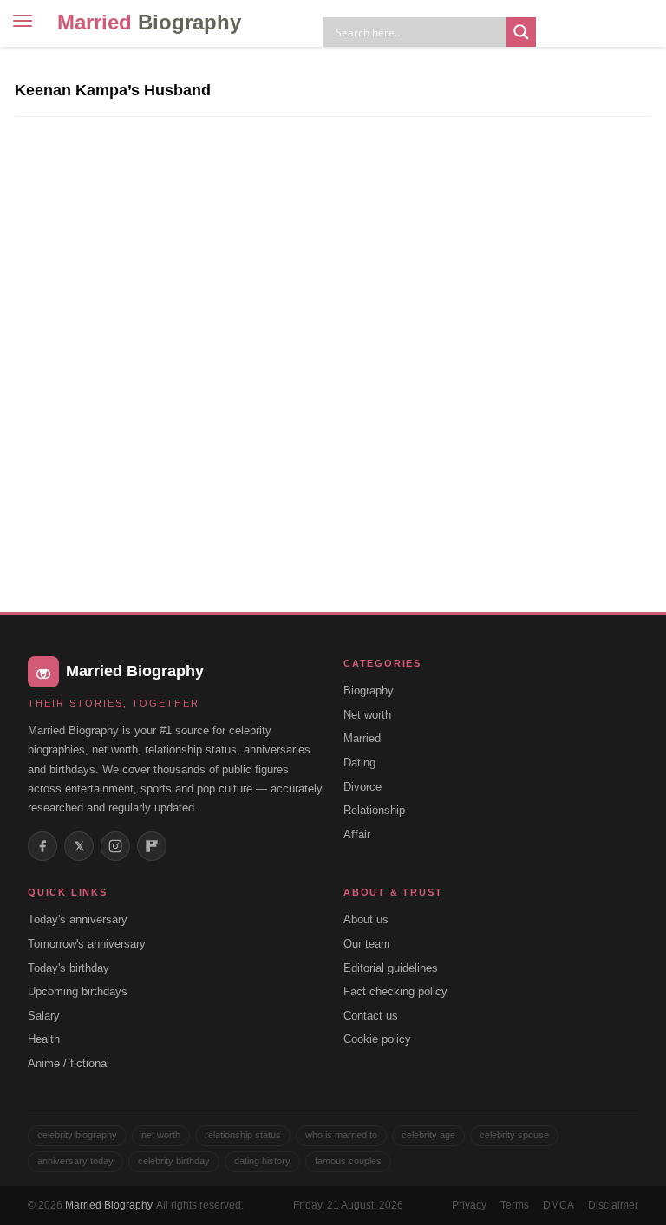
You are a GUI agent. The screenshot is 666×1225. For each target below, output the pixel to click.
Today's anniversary (77, 919)
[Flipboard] (151, 846)
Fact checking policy (395, 991)
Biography (368, 690)
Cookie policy (377, 1039)
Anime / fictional (68, 1063)
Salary (44, 1015)
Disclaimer (613, 1205)
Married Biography (108, 1205)
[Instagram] (115, 846)
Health (44, 1039)
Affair (356, 834)
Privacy (469, 1205)
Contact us (370, 1015)
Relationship (374, 810)
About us (365, 919)
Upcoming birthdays (77, 991)
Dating (359, 762)
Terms (514, 1205)
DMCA (558, 1205)
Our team (366, 943)
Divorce (362, 786)
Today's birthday (68, 967)
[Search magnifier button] (521, 32)
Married (149, 22)
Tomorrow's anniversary (87, 943)
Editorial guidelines (390, 967)
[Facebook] (42, 846)
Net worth (367, 714)
